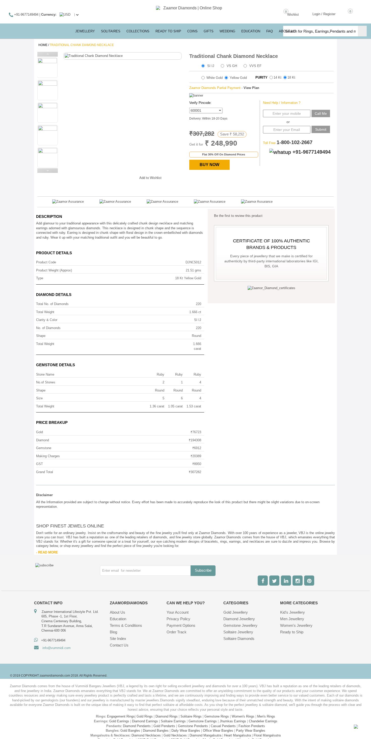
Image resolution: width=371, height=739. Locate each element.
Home (42, 45)
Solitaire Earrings (173, 721)
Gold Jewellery (235, 612)
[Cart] (343, 14)
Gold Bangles (130, 730)
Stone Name (45, 374)
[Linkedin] (286, 580)
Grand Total (44, 472)
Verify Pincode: (200, 103)
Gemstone (43, 448)
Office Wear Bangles (218, 730)
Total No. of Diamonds (52, 304)
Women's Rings (243, 716)
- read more (47, 552)
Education (118, 619)
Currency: (48, 14)
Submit (320, 129)
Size (39, 398)
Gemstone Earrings (203, 721)
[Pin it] (130, 177)
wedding (227, 31)
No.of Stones (45, 382)
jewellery (85, 31)
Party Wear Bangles (250, 730)
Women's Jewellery (296, 625)
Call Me (321, 113)
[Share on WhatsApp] (120, 177)
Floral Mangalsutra (267, 735)
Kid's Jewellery (292, 612)
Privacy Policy (178, 619)
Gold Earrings (119, 721)
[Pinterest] (309, 580)
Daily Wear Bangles (185, 730)
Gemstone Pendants (193, 726)
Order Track (177, 632)
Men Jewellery (292, 619)
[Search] (362, 31)
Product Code (46, 262)
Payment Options (181, 625)
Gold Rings (145, 716)
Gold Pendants (164, 726)
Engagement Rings (121, 716)
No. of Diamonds (48, 328)
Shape (40, 336)
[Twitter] (274, 580)
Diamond (42, 440)
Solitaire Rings (191, 716)
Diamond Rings (166, 716)
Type (39, 278)
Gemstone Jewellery (240, 625)
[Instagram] (298, 580)
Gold (39, 432)
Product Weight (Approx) (54, 270)
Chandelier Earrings (263, 721)
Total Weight (45, 312)
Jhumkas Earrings (233, 721)
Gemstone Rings (216, 716)
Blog (113, 632)
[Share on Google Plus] (110, 177)
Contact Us (119, 645)
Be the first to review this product (238, 216)
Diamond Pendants (137, 726)
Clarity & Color (46, 320)
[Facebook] (263, 580)
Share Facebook (100, 177)
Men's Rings (266, 716)
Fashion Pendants (251, 726)
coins (192, 31)
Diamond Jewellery (239, 619)
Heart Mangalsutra (237, 735)
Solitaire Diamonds (238, 638)
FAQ (269, 31)
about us (287, 31)
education (250, 31)
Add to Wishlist (150, 178)
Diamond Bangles (156, 730)
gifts (209, 31)
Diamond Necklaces (146, 735)
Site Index (118, 638)
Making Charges (48, 456)
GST (39, 464)
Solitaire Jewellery (238, 632)
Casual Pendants (223, 726)
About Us (117, 612)
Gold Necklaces (175, 735)
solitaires (110, 31)
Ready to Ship (168, 31)
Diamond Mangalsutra (205, 735)
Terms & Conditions (126, 625)
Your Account (178, 612)
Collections (137, 31)
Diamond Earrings (145, 721)
